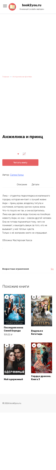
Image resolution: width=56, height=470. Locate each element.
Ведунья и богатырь (37, 332)
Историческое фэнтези (22, 77)
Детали (35, 184)
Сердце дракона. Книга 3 (41, 378)
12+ (52, 269)
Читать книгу (20, 162)
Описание (22, 184)
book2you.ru (31, 5)
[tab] (22, 184)
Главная (5, 77)
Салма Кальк (17, 174)
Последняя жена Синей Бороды (13, 329)
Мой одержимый (13, 379)
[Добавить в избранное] (18, 153)
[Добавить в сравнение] (24, 153)
